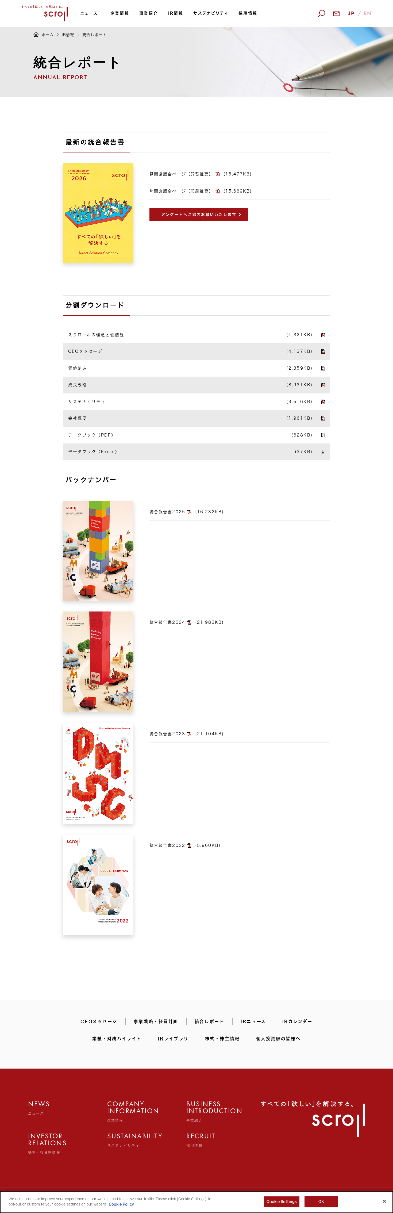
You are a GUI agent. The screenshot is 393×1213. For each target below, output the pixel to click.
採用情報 (247, 13)
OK (321, 1201)
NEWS (39, 1108)
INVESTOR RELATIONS (40, 1143)
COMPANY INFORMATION (119, 1111)
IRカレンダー (297, 1021)
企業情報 (119, 13)
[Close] (384, 1201)
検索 (317, 43)
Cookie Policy (121, 1204)
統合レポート (209, 1021)
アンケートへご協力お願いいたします (199, 214)
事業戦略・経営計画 (156, 1021)
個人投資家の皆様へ (278, 1038)
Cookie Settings (282, 1201)
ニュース (89, 13)
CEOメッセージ (98, 1021)
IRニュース (253, 1021)
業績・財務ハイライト (117, 1038)
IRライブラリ (173, 1038)
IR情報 (175, 13)
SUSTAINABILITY (119, 1140)
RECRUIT (198, 1140)
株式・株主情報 (222, 1038)
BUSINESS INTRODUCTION (198, 1111)
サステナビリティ (211, 13)
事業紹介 (148, 13)
